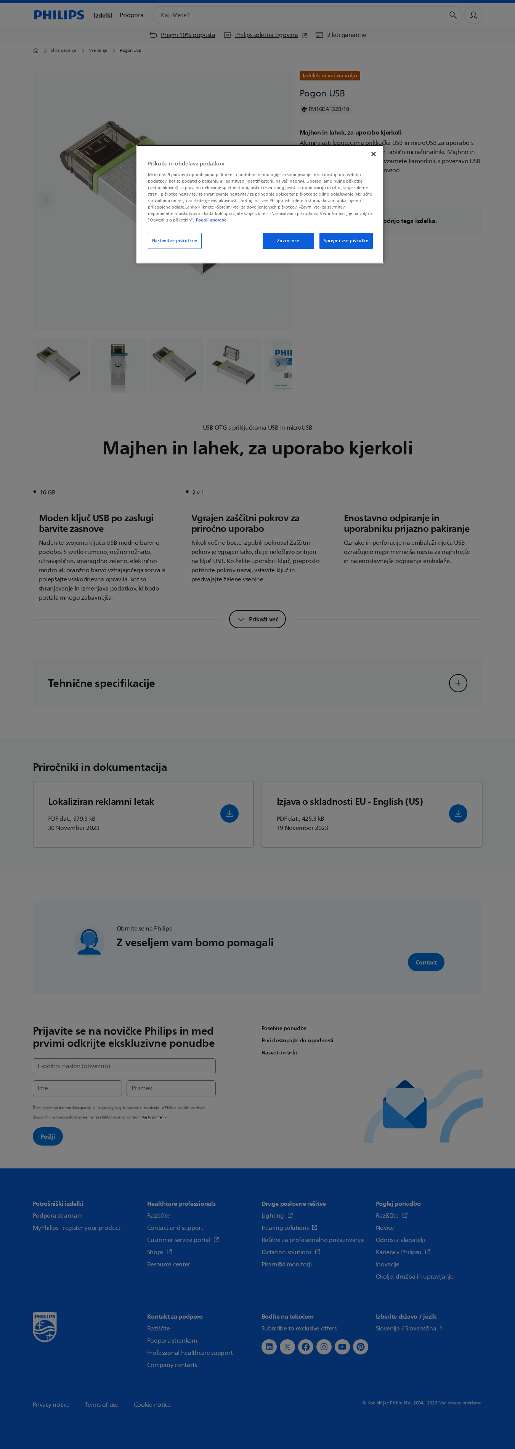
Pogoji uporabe (211, 220)
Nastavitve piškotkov (174, 240)
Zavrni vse (288, 240)
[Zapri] (373, 154)
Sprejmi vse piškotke (346, 240)
